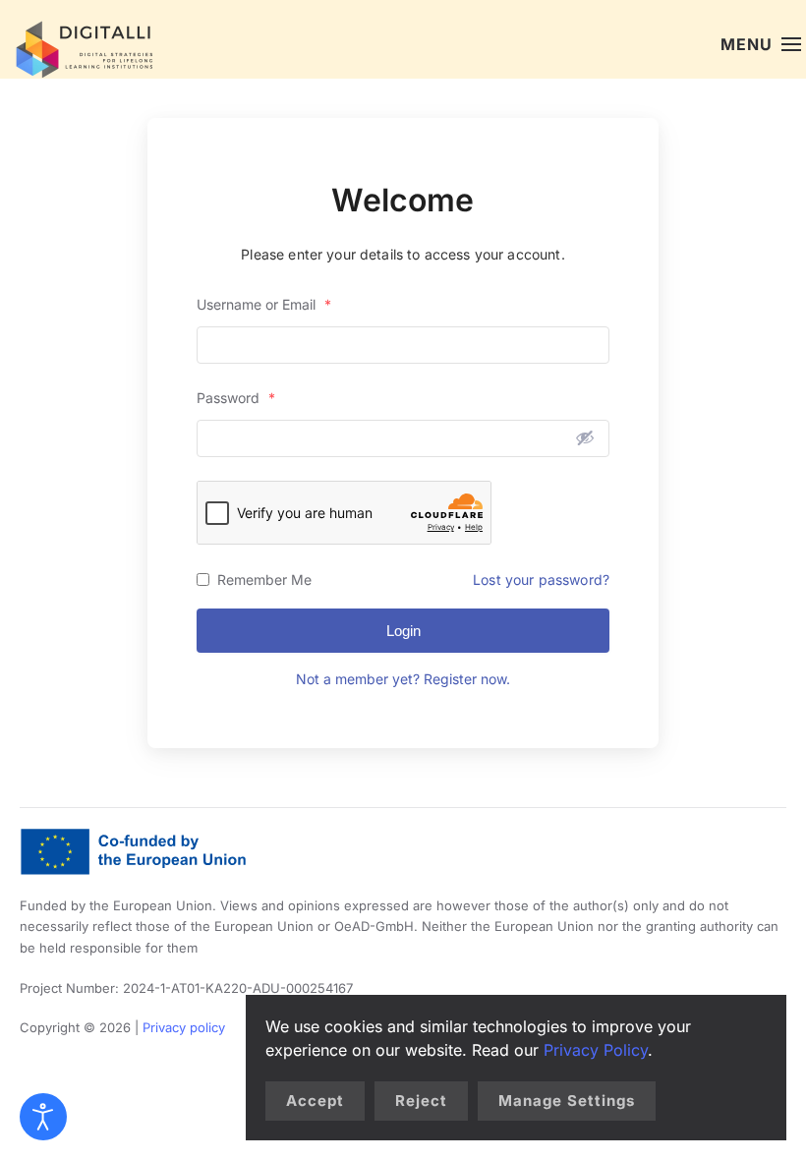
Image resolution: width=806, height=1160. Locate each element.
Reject (421, 1100)
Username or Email (264, 304)
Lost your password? (541, 579)
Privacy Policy (596, 1050)
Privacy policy (184, 1027)
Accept (315, 1100)
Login (403, 630)
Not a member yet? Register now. (403, 678)
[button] (760, 44)
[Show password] (585, 437)
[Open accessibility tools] (43, 1116)
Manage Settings (566, 1100)
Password (236, 397)
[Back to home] (78, 44)
